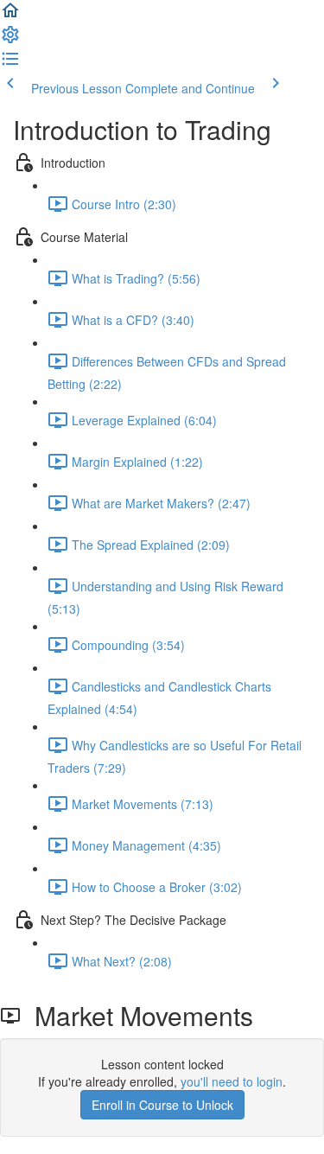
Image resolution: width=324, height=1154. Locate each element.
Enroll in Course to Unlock (162, 1104)
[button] (10, 15)
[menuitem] (10, 39)
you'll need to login (232, 1081)
